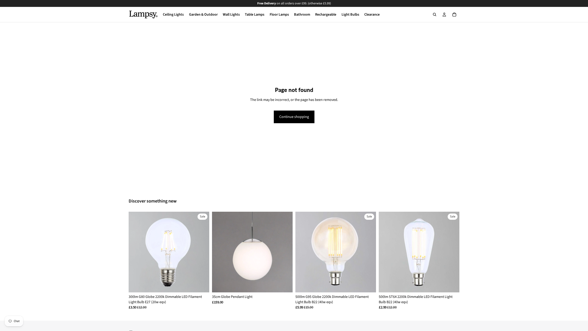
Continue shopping (294, 116)
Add (289, 285)
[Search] (435, 14)
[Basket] (454, 14)
